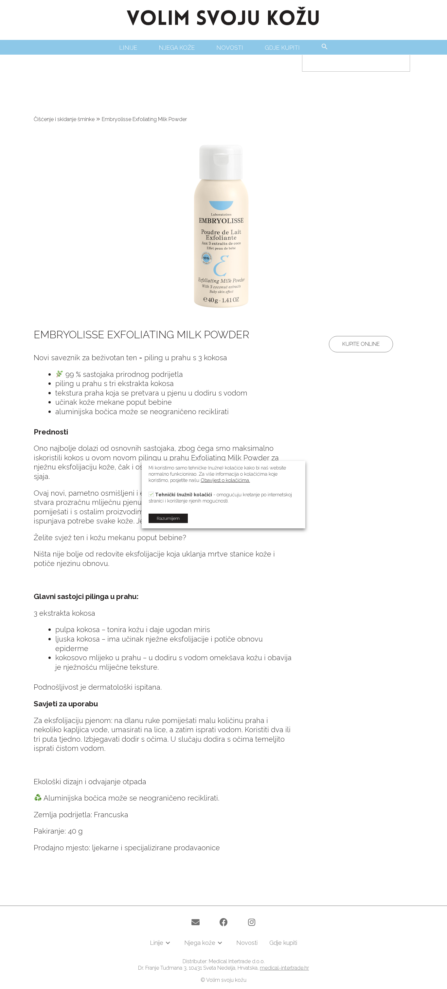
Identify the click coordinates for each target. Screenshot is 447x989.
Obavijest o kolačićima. (225, 480)
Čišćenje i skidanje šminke (64, 119)
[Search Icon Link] (324, 47)
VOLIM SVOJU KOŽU (223, 19)
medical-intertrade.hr (284, 968)
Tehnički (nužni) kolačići (183, 494)
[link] (128, 48)
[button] (361, 344)
